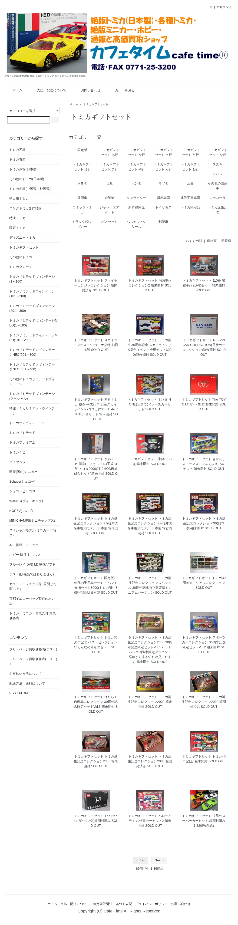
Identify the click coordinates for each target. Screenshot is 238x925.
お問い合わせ (90, 90)
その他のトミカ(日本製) (26, 179)
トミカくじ (17, 452)
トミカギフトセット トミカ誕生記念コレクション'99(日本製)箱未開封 (203, 523)
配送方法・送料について (27, 683)
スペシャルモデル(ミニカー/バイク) (33, 532)
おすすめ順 (194, 241)
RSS (12, 693)
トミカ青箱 (17, 159)
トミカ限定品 (190, 207)
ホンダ (136, 183)
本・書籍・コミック (24, 545)
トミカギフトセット (95, 104)
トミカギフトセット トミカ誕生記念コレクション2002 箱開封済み (204, 701)
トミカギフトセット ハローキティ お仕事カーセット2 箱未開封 (150, 820)
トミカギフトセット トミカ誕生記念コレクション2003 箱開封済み (150, 761)
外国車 (82, 198)
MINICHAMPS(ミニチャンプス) (32, 520)
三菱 (190, 183)
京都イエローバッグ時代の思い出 (32, 601)
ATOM (23, 693)
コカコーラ (217, 198)
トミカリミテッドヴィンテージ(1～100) (32, 279)
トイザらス (163, 207)
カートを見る (125, 90)
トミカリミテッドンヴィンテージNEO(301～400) (32, 366)
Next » (159, 860)
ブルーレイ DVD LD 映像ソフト (32, 564)
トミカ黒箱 (17, 149)
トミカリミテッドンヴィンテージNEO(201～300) (32, 352)
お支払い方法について (25, 673)
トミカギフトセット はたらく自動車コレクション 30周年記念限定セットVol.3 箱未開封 (96, 701)
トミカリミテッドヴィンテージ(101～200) (32, 293)
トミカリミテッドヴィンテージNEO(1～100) (33, 323)
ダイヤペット (19, 462)
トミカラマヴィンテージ (27, 423)
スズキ (217, 164)
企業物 (109, 198)
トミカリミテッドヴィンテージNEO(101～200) (33, 337)
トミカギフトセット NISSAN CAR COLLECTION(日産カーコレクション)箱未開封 (203, 345)
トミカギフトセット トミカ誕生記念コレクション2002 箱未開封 (150, 701)
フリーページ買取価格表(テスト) (33, 649)
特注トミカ (17, 218)
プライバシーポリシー (151, 904)
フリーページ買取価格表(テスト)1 (33, 661)
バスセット (109, 222)
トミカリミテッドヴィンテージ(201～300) (32, 308)
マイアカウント (220, 7)
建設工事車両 (190, 198)
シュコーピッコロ (22, 491)
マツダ (163, 183)
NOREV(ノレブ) (21, 511)
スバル (217, 174)
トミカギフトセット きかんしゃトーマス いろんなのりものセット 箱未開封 (203, 464)
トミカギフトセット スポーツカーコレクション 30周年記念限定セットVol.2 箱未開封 (204, 642)
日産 (109, 183)
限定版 (82, 150)
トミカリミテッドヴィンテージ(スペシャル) (32, 396)
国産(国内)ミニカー (23, 472)
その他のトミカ (20, 257)
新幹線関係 (136, 207)
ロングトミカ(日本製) (25, 208)
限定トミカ (17, 228)
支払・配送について (51, 90)
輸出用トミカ (19, 198)
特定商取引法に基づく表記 (112, 904)
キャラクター (136, 198)
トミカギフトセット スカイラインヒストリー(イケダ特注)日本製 (95, 345)
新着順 (226, 241)
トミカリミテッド (22, 433)
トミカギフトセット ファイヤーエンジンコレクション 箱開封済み (95, 285)
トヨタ (82, 183)
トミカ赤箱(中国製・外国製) (30, 189)
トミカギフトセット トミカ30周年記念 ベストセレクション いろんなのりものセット (96, 642)
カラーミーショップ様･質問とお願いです (32, 586)
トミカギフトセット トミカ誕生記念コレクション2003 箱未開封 (96, 761)
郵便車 (163, 222)
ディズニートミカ (22, 237)
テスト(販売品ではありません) (31, 574)
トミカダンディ (20, 267)
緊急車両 (163, 198)
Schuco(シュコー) (22, 481)
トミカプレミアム (22, 442)
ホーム (17, 90)
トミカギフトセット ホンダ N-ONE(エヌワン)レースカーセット (150, 404)
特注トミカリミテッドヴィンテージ (32, 410)
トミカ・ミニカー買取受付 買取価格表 (32, 615)
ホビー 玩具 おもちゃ (24, 554)
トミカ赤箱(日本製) (23, 169)
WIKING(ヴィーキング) (26, 501)
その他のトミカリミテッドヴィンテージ (32, 381)
